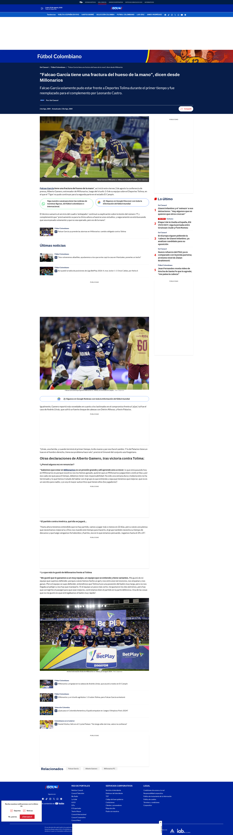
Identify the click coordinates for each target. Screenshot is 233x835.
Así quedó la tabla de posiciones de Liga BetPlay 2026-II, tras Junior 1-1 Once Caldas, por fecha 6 (98, 270)
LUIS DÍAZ (140, 15)
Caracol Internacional (78, 814)
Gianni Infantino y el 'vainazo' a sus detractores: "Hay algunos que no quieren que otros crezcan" (175, 211)
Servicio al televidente (113, 790)
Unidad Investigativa (116, 2)
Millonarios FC (109, 769)
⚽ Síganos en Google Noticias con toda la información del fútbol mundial (96, 399)
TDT (107, 796)
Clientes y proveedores (114, 805)
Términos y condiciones (151, 802)
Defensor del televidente (114, 793)
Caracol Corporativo (78, 817)
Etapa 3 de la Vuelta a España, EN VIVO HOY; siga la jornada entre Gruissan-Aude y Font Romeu (174, 225)
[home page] (81, 2)
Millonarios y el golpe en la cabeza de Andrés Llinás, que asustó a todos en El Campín (93, 683)
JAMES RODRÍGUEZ (154, 15)
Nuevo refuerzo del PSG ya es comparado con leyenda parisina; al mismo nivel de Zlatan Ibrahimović (175, 256)
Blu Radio (74, 796)
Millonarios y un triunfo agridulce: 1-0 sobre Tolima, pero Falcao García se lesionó (91, 697)
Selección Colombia (62, 707)
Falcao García (73, 769)
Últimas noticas (90, 2)
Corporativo (147, 805)
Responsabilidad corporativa (153, 793)
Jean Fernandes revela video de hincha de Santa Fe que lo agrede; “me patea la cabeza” (175, 271)
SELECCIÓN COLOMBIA (105, 15)
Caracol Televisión (77, 793)
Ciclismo (170, 219)
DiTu (73, 805)
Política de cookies (149, 799)
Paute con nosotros (112, 811)
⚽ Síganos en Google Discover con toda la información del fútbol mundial (122, 202)
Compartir (188, 109)
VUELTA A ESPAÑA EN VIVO (68, 15)
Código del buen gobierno (114, 799)
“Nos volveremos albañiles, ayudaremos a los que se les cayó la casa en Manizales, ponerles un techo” (99, 257)
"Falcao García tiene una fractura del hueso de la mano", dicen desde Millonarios (95, 67)
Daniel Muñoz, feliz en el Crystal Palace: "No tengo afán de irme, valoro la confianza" (92, 724)
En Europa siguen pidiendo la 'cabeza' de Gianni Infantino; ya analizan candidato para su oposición (173, 239)
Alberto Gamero (91, 769)
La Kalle (74, 799)
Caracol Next (76, 820)
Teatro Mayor (76, 811)
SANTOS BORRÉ (87, 15)
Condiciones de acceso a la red (153, 790)
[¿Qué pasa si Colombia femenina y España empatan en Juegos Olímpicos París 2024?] (46, 711)
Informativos (149, 2)
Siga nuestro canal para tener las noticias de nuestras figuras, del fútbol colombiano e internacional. (67, 204)
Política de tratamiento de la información (157, 796)
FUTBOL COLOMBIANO (125, 15)
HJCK (73, 802)
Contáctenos (110, 802)
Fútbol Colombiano (58, 67)
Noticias (30, 811)
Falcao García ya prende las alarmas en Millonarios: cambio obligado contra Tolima (92, 231)
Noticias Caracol (77, 790)
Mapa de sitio (110, 808)
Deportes (17, 811)
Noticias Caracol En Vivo (133, 2)
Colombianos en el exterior (65, 721)
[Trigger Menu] (42, 8)
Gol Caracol (102, 2)
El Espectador (76, 808)
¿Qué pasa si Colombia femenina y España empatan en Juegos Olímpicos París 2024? (93, 710)
